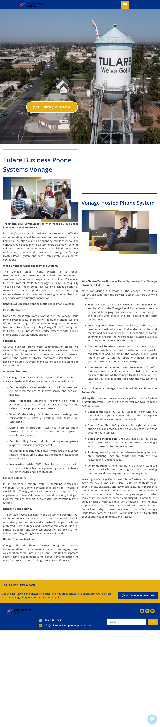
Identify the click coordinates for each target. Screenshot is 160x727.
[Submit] (153, 622)
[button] (125, 5)
